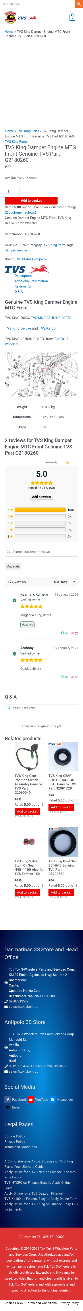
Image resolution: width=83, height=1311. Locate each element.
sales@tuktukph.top (23, 1007)
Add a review (41, 497)
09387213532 (18, 1001)
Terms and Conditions (20, 1147)
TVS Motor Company (30, 259)
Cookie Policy (14, 1136)
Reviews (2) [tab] (23, 286)
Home (9, 32)
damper (10, 250)
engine (22, 250)
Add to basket (31, 201)
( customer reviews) (20, 212)
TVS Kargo (47, 328)
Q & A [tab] (19, 292)
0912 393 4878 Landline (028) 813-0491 (37, 1066)
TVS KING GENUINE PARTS (51, 318)
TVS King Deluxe (18, 328)
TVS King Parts (28, 131)
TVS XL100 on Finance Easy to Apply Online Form (40, 1199)
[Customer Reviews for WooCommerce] (67, 462)
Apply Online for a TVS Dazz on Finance (33, 1193)
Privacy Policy (14, 1142)
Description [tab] (23, 276)
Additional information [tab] (31, 281)
